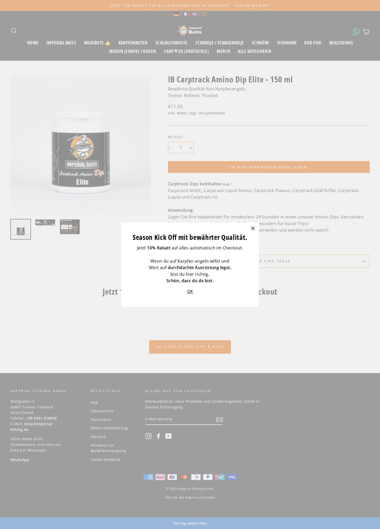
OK (190, 291)
